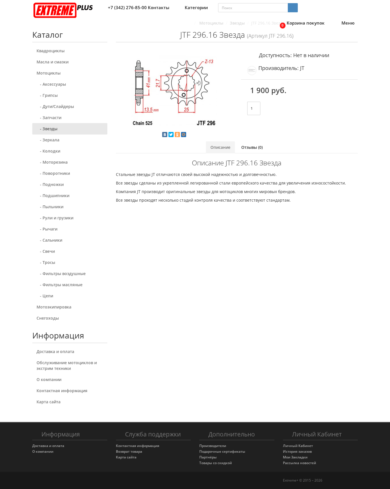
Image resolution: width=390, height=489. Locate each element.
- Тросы (46, 262)
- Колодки (48, 151)
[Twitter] (171, 134)
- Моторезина (52, 162)
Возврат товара (129, 451)
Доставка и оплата (55, 351)
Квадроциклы (51, 50)
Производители (212, 445)
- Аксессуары (51, 84)
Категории (196, 7)
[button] (300, 23)
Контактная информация (62, 390)
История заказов (297, 451)
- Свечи (46, 251)
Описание (220, 147)
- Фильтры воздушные (61, 273)
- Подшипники (53, 195)
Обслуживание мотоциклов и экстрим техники (67, 365)
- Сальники (49, 240)
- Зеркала (48, 140)
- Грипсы (47, 95)
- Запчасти (49, 117)
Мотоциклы (49, 73)
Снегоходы (48, 318)
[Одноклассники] (177, 134)
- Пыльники (50, 206)
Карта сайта (49, 401)
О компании (49, 379)
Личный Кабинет (298, 445)
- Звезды (47, 128)
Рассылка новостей (299, 462)
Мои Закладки (295, 457)
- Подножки (50, 184)
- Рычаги (47, 229)
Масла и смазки (53, 62)
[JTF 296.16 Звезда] (174, 91)
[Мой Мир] (183, 134)
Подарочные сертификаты (222, 451)
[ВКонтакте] (164, 134)
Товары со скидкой (215, 462)
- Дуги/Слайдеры (55, 106)
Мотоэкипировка (54, 307)
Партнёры (208, 457)
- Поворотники (53, 173)
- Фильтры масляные (60, 284)
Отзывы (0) (252, 147)
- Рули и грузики (55, 218)
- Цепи (45, 295)
